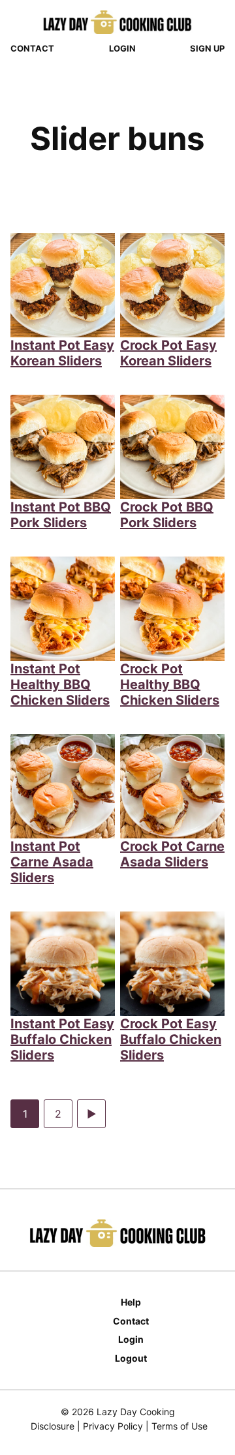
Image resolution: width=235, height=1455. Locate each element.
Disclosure (52, 1426)
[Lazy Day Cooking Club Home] (117, 22)
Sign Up (207, 48)
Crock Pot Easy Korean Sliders (168, 353)
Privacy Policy (113, 1426)
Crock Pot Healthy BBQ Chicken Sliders (169, 684)
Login (122, 48)
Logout (131, 1358)
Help (131, 1302)
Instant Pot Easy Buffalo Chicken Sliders (62, 1039)
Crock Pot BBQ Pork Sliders (166, 514)
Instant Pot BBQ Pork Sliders (60, 514)
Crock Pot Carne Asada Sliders (172, 854)
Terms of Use (179, 1426)
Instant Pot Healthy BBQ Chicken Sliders (60, 684)
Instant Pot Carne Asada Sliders (51, 861)
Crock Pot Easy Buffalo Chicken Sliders (170, 1039)
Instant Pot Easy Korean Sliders (62, 353)
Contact (32, 48)
